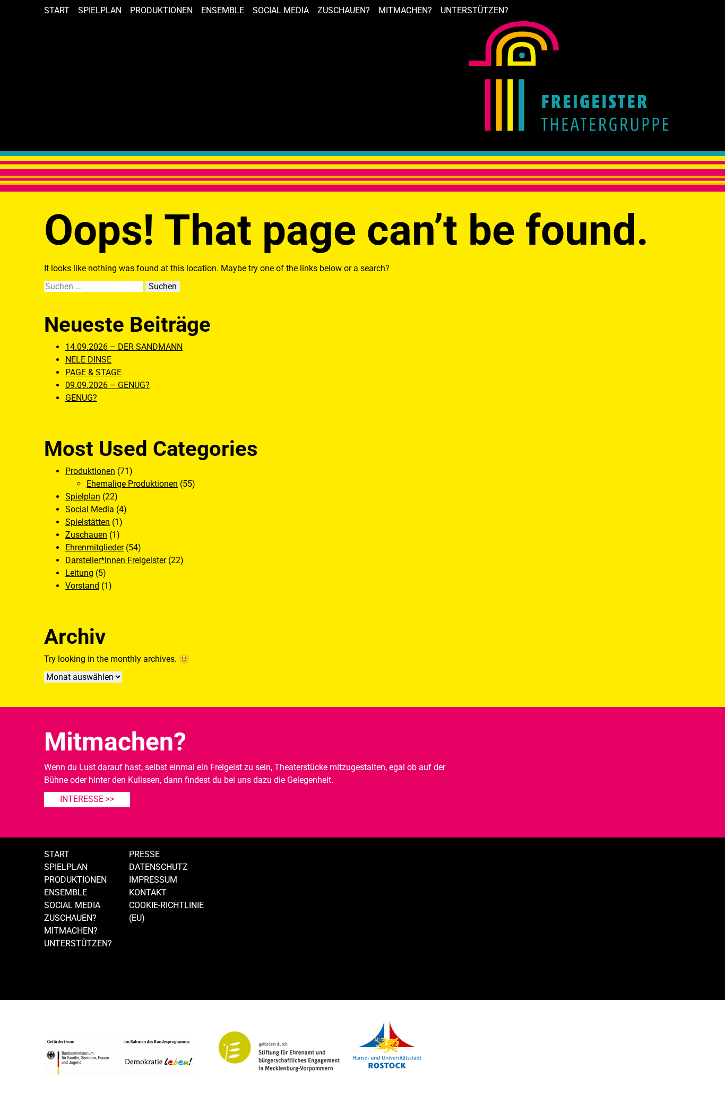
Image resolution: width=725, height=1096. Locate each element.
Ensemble (222, 10)
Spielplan (100, 10)
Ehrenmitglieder (94, 547)
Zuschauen (86, 535)
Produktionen (161, 10)
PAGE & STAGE (93, 372)
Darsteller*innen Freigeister (115, 560)
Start (57, 10)
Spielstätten (87, 522)
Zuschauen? (343, 10)
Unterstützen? (474, 10)
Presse (144, 854)
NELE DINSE (88, 360)
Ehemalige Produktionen (132, 484)
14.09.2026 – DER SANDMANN (124, 347)
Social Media (281, 10)
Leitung (79, 573)
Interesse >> (87, 799)
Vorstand (82, 586)
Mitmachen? (405, 10)
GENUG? (81, 398)
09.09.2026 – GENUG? (107, 385)
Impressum (153, 880)
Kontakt (148, 892)
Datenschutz (158, 867)
